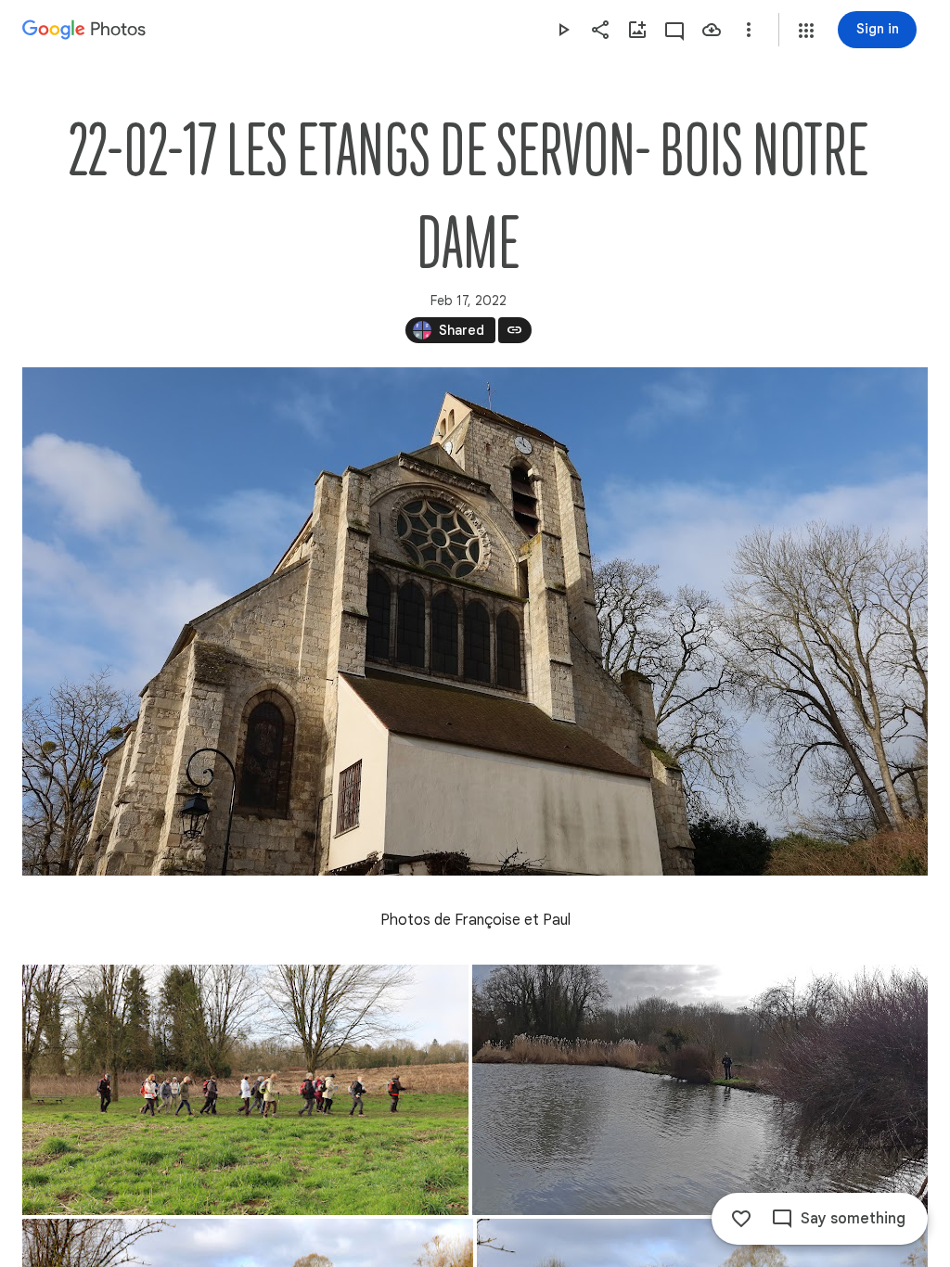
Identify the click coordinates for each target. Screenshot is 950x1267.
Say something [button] (853, 1218)
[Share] (600, 29)
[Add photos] (637, 29)
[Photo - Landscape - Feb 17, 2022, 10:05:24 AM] (245, 1090)
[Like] (741, 1218)
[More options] (748, 29)
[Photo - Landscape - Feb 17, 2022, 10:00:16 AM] (475, 621)
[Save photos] (711, 29)
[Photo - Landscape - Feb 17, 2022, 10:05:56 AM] (700, 1090)
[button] (806, 30)
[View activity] (674, 29)
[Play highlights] (563, 29)
